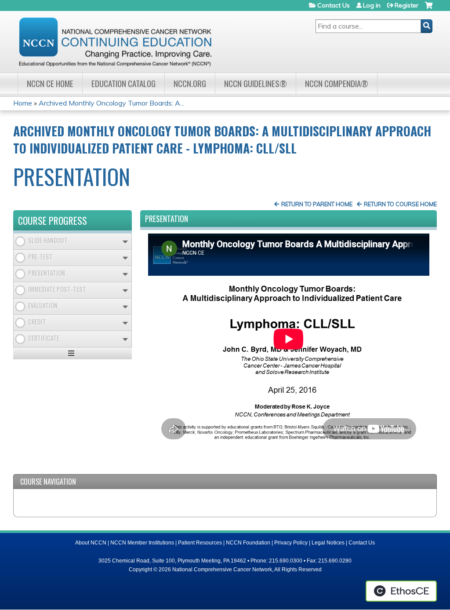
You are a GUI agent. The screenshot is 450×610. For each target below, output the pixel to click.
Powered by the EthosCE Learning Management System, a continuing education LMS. (401, 591)
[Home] (115, 42)
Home (22, 103)
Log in (372, 5)
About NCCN (90, 543)
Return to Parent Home (316, 204)
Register (406, 5)
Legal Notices (328, 543)
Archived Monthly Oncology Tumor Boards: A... (111, 103)
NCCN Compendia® (336, 83)
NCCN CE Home (50, 83)
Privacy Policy (291, 543)
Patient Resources (200, 543)
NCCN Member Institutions (142, 543)
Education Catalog (123, 83)
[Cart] (428, 8)
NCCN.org (190, 83)
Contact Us (333, 5)
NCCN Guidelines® (255, 83)
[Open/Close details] (125, 241)
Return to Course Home (400, 204)
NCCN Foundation (248, 543)
